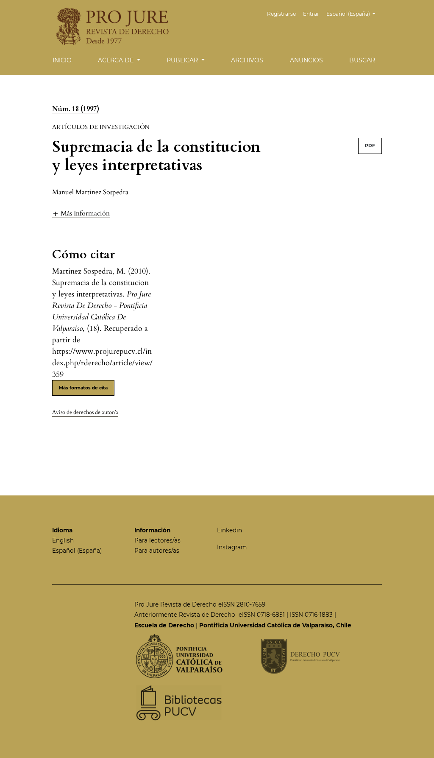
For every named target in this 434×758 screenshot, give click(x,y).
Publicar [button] (183, 60)
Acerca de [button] (116, 60)
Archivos (247, 60)
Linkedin (229, 530)
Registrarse (281, 14)
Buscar (362, 60)
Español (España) (77, 550)
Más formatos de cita (83, 388)
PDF (370, 145)
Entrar (311, 14)
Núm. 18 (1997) (75, 109)
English (63, 540)
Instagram (232, 547)
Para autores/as (156, 550)
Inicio (62, 60)
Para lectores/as (157, 540)
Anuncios (306, 60)
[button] (81, 213)
